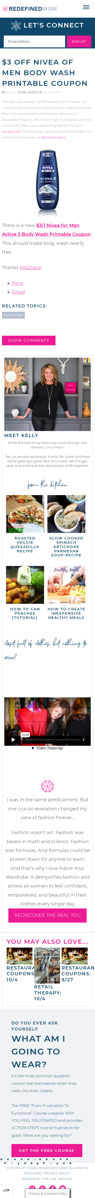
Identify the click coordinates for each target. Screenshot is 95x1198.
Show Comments (28, 340)
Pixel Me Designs (57, 1179)
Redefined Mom (29, 8)
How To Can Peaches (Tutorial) (25, 613)
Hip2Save (30, 267)
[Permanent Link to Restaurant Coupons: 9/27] (74, 962)
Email (18, 292)
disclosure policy (53, 137)
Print (17, 283)
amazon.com (12, 131)
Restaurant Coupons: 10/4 (25, 974)
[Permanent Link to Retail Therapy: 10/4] (47, 981)
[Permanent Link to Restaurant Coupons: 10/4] (19, 962)
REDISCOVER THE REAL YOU (47, 915)
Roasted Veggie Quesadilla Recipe (25, 544)
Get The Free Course (46, 1150)
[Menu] (86, 7)
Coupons (51, 92)
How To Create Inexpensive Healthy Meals (66, 613)
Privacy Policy (57, 1173)
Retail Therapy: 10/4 (48, 993)
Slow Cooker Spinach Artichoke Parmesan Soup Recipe (66, 546)
